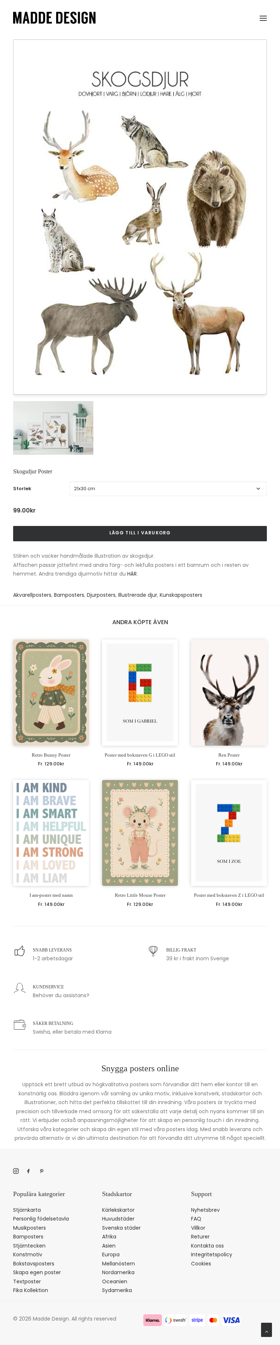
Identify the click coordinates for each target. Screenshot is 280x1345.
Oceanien (114, 1281)
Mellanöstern (118, 1263)
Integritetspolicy (211, 1254)
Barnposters (69, 595)
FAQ (196, 1218)
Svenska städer (121, 1227)
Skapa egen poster (37, 1272)
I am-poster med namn (51, 895)
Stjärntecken (29, 1245)
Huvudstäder (118, 1218)
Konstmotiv (27, 1254)
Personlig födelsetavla (41, 1218)
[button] (263, 17)
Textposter (27, 1281)
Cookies (201, 1263)
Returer (200, 1236)
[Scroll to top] (266, 1329)
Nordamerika (118, 1272)
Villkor (198, 1227)
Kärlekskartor (118, 1210)
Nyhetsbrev (205, 1210)
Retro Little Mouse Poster (140, 895)
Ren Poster (229, 755)
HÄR (132, 573)
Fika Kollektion (30, 1290)
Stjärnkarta (27, 1210)
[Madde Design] (54, 18)
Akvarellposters (32, 595)
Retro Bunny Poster (51, 755)
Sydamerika (117, 1290)
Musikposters (29, 1227)
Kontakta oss (207, 1245)
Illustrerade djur (137, 595)
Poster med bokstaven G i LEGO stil (140, 755)
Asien (109, 1245)
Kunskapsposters (181, 595)
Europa (111, 1254)
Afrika (109, 1236)
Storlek (22, 488)
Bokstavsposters (33, 1263)
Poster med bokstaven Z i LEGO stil (229, 895)
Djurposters (101, 595)
